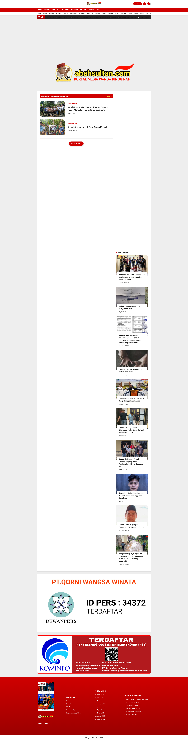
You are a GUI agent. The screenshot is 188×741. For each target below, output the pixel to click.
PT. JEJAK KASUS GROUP (132, 702)
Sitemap (137, 3)
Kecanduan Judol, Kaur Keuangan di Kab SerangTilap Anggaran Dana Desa (132, 495)
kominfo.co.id (99, 695)
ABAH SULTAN (99, 738)
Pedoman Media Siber (91, 9)
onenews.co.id (99, 704)
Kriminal (82, 13)
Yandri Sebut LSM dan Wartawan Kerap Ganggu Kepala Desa (131, 399)
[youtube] (45, 4)
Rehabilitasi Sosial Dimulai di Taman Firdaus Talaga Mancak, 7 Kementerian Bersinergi (88, 108)
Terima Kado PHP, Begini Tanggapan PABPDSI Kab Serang (131, 526)
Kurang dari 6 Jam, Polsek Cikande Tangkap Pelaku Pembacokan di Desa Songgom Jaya (131, 463)
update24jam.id (100, 719)
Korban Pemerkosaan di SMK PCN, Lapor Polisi (130, 307)
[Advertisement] (94, 37)
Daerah (51, 13)
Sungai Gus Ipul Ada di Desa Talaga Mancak (87, 127)
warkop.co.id (99, 701)
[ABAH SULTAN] (94, 6)
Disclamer (69, 707)
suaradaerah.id (100, 716)
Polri (142, 13)
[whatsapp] (43, 727)
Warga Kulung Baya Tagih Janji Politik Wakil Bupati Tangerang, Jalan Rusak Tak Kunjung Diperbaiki (131, 557)
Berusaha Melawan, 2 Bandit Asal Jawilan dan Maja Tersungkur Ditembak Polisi (132, 277)
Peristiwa (90, 13)
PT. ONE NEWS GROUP (131, 705)
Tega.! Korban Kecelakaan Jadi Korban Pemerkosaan (131, 370)
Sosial (130, 13)
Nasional (58, 13)
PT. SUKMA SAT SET (130, 714)
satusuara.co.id (100, 707)
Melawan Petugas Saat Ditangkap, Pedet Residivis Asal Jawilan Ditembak (131, 429)
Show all (109, 96)
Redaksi (47, 9)
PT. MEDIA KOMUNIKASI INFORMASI (136, 699)
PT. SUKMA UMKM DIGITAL (132, 711)
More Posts (75, 143)
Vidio (151, 13)
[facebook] (37, 4)
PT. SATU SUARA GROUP (132, 708)
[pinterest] (46, 727)
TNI (147, 13)
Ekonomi (110, 13)
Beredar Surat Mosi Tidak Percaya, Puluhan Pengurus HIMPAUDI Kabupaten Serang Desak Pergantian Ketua (130, 339)
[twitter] (40, 4)
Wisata (117, 13)
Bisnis (104, 13)
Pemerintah (73, 13)
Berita (45, 13)
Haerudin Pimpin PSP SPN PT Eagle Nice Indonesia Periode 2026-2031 (146, 17)
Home (40, 9)
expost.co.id (99, 698)
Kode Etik (55, 9)
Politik (65, 13)
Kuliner (123, 13)
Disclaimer (65, 9)
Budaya (136, 13)
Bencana (97, 13)
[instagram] (42, 4)
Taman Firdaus (72, 104)
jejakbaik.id (98, 710)
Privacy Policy (76, 9)
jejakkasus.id (99, 713)
